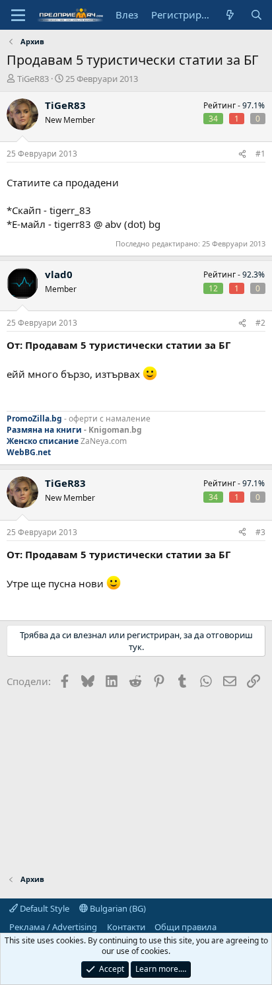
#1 (260, 153)
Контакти (126, 927)
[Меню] (18, 15)
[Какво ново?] (230, 15)
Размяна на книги (44, 429)
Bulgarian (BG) (117, 908)
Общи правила (185, 927)
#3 (260, 532)
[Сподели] (242, 154)
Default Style (43, 908)
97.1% (253, 105)
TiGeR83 (33, 79)
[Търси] (256, 15)
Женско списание (43, 441)
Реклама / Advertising (53, 927)
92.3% (253, 274)
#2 (260, 322)
